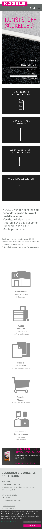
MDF (34, 74)
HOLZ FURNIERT (28, 65)
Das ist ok (32, 525)
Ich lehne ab (32, 522)
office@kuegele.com (9, 508)
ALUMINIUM (30, 60)
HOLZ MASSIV (29, 69)
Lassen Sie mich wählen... (9, 522)
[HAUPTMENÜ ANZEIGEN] (38, 7)
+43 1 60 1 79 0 (9, 506)
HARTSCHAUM (29, 78)
